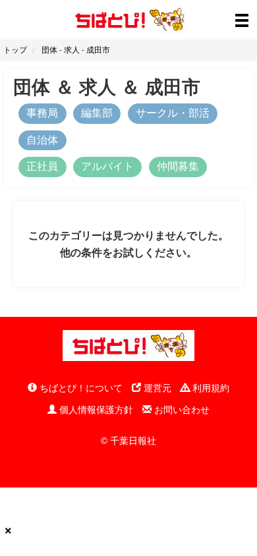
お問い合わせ (181, 409)
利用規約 (209, 388)
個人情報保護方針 (95, 409)
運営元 (156, 388)
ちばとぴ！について (80, 388)
